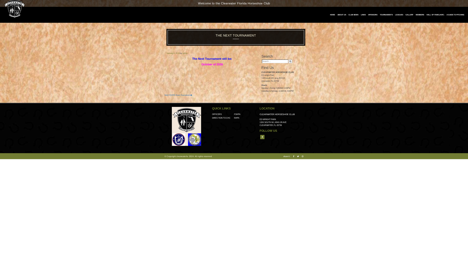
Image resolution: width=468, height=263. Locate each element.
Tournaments (386, 15)
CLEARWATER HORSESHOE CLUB (277, 114)
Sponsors (372, 15)
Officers (217, 114)
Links (363, 15)
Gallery (409, 15)
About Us (341, 15)
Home (332, 15)
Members (420, 15)
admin (185, 53)
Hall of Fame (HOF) (435, 15)
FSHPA (237, 114)
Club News (353, 15)
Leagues (399, 15)
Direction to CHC (221, 118)
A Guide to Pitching (455, 15)
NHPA (236, 118)
